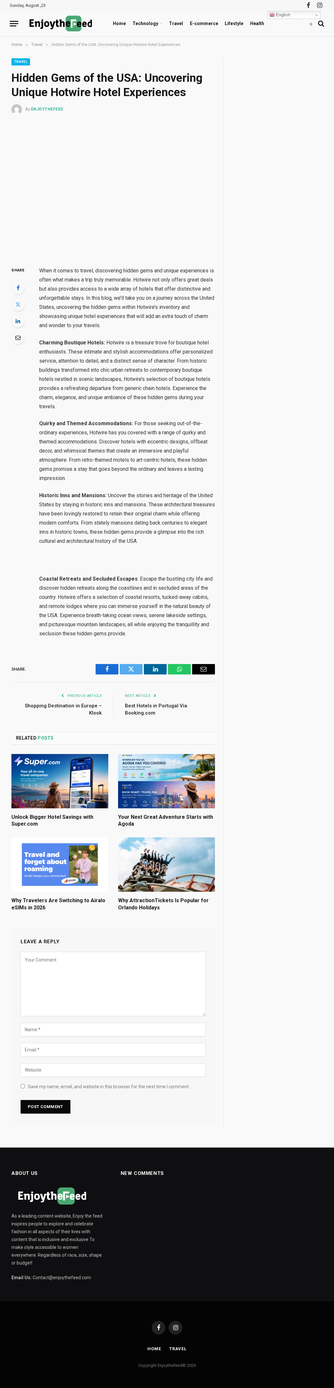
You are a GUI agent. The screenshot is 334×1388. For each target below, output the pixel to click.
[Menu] (14, 23)
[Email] (17, 337)
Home (119, 23)
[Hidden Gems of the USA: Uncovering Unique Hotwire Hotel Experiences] (113, 189)
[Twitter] (17, 304)
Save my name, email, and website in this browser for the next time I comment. (109, 1086)
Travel (176, 23)
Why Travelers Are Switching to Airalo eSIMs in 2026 (58, 904)
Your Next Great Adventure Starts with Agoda (165, 820)
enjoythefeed (47, 109)
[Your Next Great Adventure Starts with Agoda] (166, 781)
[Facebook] (17, 287)
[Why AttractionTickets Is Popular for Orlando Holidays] (166, 864)
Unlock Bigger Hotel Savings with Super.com (52, 820)
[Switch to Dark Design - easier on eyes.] (311, 23)
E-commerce (204, 23)
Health (257, 23)
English (282, 14)
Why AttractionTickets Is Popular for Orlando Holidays (163, 904)
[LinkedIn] (17, 320)
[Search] (320, 23)
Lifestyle (234, 23)
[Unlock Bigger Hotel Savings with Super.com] (59, 781)
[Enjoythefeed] (60, 23)
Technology (145, 23)
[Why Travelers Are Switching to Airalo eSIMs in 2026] (59, 864)
